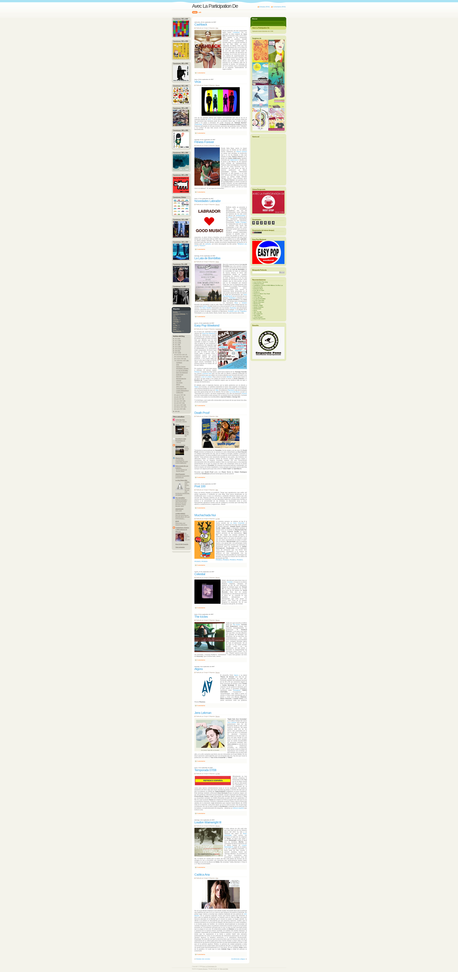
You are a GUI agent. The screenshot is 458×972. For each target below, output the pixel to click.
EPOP (177, 521)
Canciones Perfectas (179, 314)
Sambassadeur (241, 215)
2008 (176, 351)
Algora (198, 669)
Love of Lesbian (206, 377)
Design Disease (202, 969)
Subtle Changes (240, 222)
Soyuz (177, 424)
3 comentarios (201, 405)
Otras (217, 261)
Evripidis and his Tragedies (237, 311)
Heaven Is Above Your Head (261, 293)
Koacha (244, 393)
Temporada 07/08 (205, 770)
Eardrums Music (258, 288)
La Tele (218, 518)
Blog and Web (224, 969)
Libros (175, 327)
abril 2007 (179, 403)
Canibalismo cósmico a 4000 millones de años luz (182, 529)
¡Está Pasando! (180, 474)
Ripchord (231, 390)
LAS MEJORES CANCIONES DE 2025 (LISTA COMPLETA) (181, 461)
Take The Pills (257, 312)
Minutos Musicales (258, 302)
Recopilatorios (177, 331)
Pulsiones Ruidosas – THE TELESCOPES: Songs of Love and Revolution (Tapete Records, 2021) (181, 503)
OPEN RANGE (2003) (187, 448)
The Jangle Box (258, 313)
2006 (176, 411)
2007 (176, 352)
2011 (176, 344)
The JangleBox (180, 498)
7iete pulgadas (180, 547)
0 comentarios (201, 133)
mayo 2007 (179, 401)
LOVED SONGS (180, 513)
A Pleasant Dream (258, 283)
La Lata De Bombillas (259, 298)
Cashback (200, 24)
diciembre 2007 (180, 354)
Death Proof (201, 413)
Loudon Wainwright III (207, 822)
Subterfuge (198, 124)
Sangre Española (258, 307)
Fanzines (176, 319)
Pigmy (196, 387)
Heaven (202, 245)
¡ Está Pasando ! (258, 317)
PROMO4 (240, 560)
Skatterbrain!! (257, 308)
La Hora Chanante (237, 523)
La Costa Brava (234, 392)
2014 (176, 339)
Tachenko (233, 308)
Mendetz (229, 377)
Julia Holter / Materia (181, 421)
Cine (217, 28)
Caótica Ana (202, 874)
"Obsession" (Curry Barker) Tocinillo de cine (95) (187, 431)
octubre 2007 (180, 358)
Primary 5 (197, 372)
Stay (217, 390)
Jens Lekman (202, 713)
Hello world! (178, 510)
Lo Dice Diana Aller (258, 300)
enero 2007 (179, 409)
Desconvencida (180, 445)
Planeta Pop (179, 458)
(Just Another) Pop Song (260, 282)
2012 (176, 343)
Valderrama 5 (234, 160)
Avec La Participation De (215, 6)
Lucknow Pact (206, 373)
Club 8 (230, 217)
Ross (236, 303)
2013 (176, 341)
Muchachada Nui (205, 515)
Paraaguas (236, 690)
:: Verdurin (178, 442)
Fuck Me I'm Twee (258, 290)
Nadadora (232, 298)
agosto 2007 (179, 395)
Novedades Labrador (207, 201)
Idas (217, 490)
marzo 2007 (179, 405)
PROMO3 (233, 560)
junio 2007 (179, 399)
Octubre (244, 303)
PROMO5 (197, 561)
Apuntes (175, 312)
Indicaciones (257, 295)
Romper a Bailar (258, 305)
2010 (176, 347)
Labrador (208, 244)
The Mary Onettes (205, 308)
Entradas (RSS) (265, 7)
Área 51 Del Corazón (181, 544)
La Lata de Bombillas (207, 258)
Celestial (199, 574)
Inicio (232, 959)
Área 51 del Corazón (259, 318)
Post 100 (199, 486)
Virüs (197, 82)
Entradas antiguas (239, 959)
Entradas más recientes (203, 959)
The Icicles (201, 616)
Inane (205, 306)
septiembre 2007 (181, 360)
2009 (176, 349)
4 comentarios (201, 508)
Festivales (218, 329)
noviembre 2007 (180, 356)
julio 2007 (179, 397)
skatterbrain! (179, 509)
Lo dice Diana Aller (181, 480)
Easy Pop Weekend (206, 325)
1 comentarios (201, 72)
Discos (218, 85)
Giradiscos (256, 292)
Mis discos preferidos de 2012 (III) (187, 536)
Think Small (256, 315)
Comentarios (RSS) (279, 7)
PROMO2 (226, 560)
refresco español (238, 808)
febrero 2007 (180, 407)
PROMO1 (219, 560)
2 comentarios (201, 192)
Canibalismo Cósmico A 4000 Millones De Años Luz (268, 285)
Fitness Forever (204, 142)
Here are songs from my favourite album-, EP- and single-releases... (182, 517)
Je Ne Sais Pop (180, 420)
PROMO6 (204, 561)
